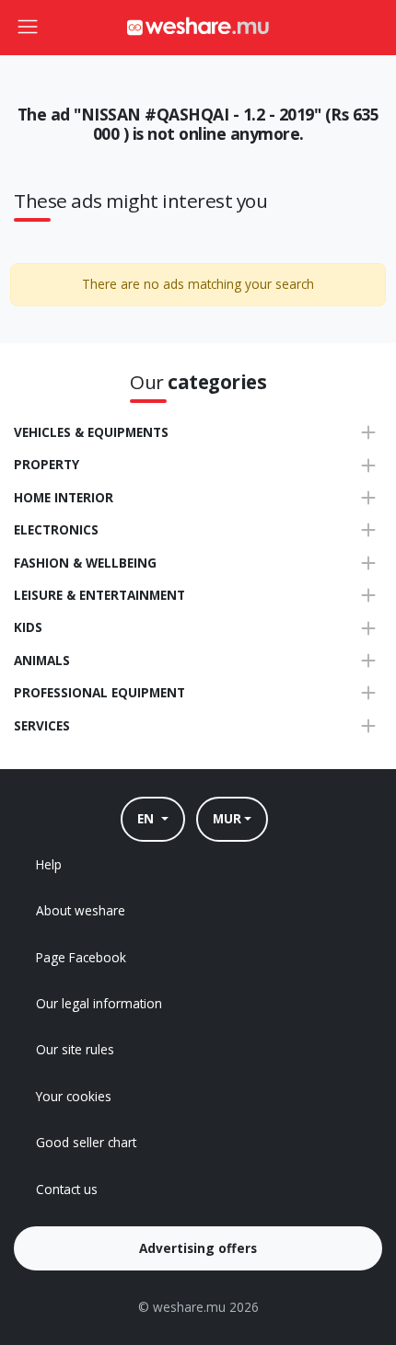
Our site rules (75, 1049)
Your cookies (73, 1096)
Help (49, 864)
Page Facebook (81, 957)
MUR (227, 818)
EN (147, 818)
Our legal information (99, 1003)
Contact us (67, 1189)
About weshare (80, 910)
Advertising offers (198, 1248)
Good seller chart (86, 1142)
